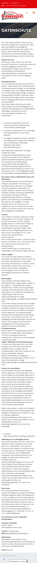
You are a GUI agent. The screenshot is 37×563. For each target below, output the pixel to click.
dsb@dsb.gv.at (15, 513)
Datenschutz (15, 3)
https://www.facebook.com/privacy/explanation (19, 436)
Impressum (5, 3)
